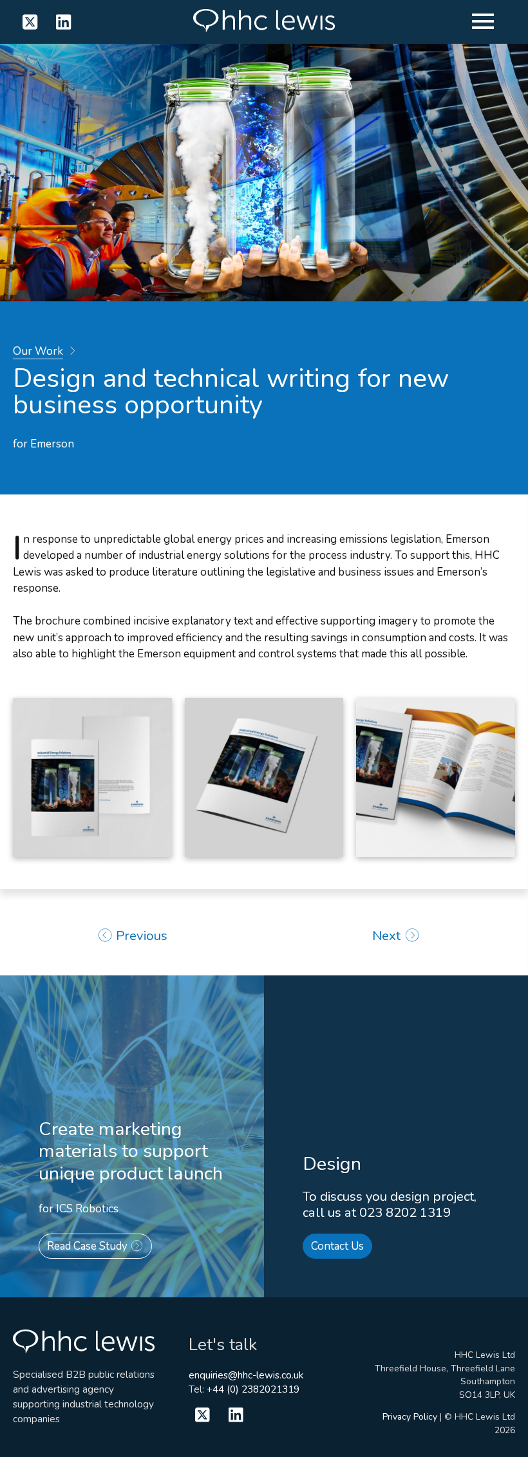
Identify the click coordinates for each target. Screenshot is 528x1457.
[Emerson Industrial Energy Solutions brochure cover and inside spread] (435, 777)
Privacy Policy (409, 1417)
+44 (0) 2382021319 (253, 1389)
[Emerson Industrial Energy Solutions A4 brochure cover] (264, 777)
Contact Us (337, 1246)
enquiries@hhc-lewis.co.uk (246, 1375)
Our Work (38, 351)
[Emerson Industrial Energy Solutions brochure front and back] (92, 777)
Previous (140, 935)
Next (388, 935)
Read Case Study (88, 1246)
